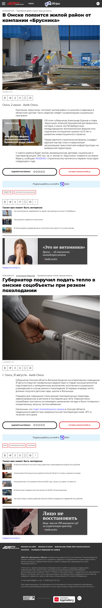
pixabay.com (7, 92)
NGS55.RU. (41, 158)
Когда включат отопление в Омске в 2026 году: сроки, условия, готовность (45, 482)
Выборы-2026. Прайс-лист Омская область (72, 547)
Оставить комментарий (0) (79, 172)
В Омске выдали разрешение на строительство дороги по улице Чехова (44, 228)
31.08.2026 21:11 (8, 276)
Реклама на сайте (28, 547)
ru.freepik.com (8, 362)
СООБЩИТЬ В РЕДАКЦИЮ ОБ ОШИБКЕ (45, 550)
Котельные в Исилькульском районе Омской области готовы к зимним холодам (47, 473)
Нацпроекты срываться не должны (28, 220)
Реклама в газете (45, 547)
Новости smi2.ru (11, 267)
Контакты (25, 550)
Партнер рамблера (44, 598)
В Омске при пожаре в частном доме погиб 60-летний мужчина (40, 490)
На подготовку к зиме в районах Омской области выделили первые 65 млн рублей (48, 499)
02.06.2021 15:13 (8, 11)
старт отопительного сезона (48, 409)
